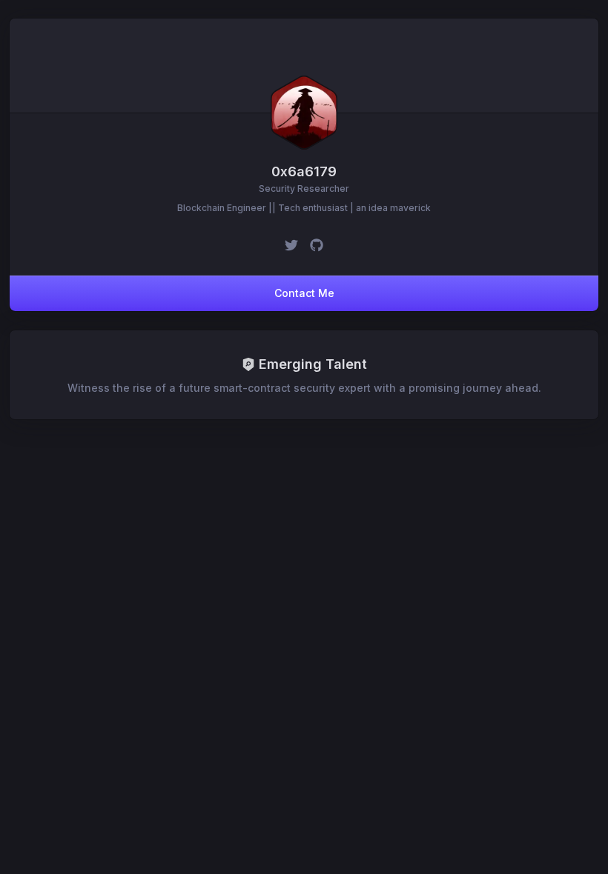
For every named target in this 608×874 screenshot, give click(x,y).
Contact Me (304, 293)
